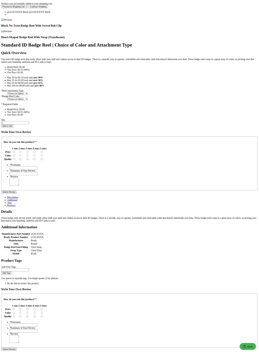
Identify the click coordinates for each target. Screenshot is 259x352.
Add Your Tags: (8, 267)
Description (12, 197)
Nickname (15, 165)
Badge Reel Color (10, 96)
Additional (12, 200)
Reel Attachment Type (12, 90)
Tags (9, 202)
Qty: (3, 120)
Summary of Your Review (23, 170)
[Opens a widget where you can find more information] (248, 346)
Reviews (11, 205)
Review (14, 176)
